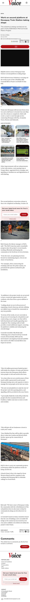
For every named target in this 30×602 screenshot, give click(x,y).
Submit (24, 214)
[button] (3, 3)
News (2, 13)
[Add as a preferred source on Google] (14, 41)
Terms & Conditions (6, 562)
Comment (25, 546)
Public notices (5, 568)
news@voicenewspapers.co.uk (12, 599)
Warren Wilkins (5, 35)
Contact (3, 563)
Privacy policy (5, 565)
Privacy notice (12, 218)
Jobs (2, 566)
